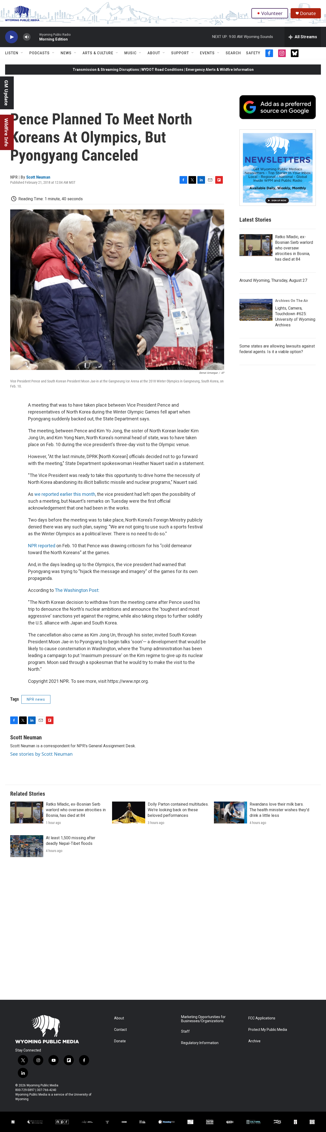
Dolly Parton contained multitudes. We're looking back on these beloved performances (178, 810)
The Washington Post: (77, 590)
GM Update (6, 93)
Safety (253, 53)
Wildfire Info (6, 132)
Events (207, 53)
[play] (11, 37)
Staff (185, 1031)
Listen (11, 53)
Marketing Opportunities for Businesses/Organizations (203, 1019)
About (153, 53)
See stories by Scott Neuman (41, 754)
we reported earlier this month (64, 494)
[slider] (35, 36)
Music (130, 53)
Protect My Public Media (267, 1030)
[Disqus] (163, 931)
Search (233, 53)
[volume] (26, 37)
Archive (254, 1041)
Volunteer (271, 13)
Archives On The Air (291, 301)
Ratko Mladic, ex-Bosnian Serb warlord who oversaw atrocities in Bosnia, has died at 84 (294, 248)
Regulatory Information (200, 1043)
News (66, 53)
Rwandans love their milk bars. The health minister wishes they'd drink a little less (279, 810)
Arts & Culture (98, 53)
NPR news (36, 699)
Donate (308, 13)
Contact (120, 1030)
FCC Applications (261, 1018)
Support (180, 53)
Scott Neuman (38, 177)
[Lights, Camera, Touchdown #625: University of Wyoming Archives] (256, 310)
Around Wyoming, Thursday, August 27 (273, 280)
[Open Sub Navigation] (22, 53)
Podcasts (39, 53)
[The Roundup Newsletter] (278, 168)
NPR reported (41, 545)
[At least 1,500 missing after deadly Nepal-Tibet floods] (26, 846)
